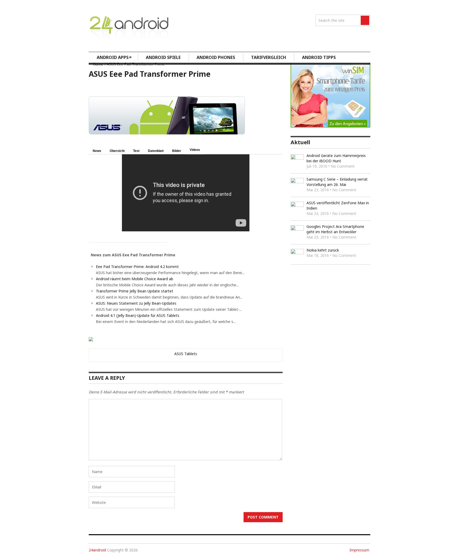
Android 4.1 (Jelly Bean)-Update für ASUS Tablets (137, 315)
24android (97, 549)
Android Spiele (163, 57)
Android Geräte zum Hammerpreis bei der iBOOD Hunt (336, 158)
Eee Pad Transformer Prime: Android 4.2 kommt (137, 266)
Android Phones (216, 57)
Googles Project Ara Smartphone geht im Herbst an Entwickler (335, 229)
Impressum (359, 549)
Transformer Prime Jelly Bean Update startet (134, 291)
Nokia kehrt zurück (323, 250)
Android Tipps (319, 57)
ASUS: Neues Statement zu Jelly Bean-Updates (136, 303)
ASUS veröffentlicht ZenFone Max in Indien (338, 205)
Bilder (176, 151)
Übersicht (117, 151)
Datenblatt (156, 151)
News (97, 151)
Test (136, 151)
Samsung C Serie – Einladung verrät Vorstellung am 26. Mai (337, 182)
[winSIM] (330, 126)
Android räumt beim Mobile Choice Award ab (134, 278)
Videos (195, 150)
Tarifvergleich (268, 57)
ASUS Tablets (185, 353)
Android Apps (114, 57)
